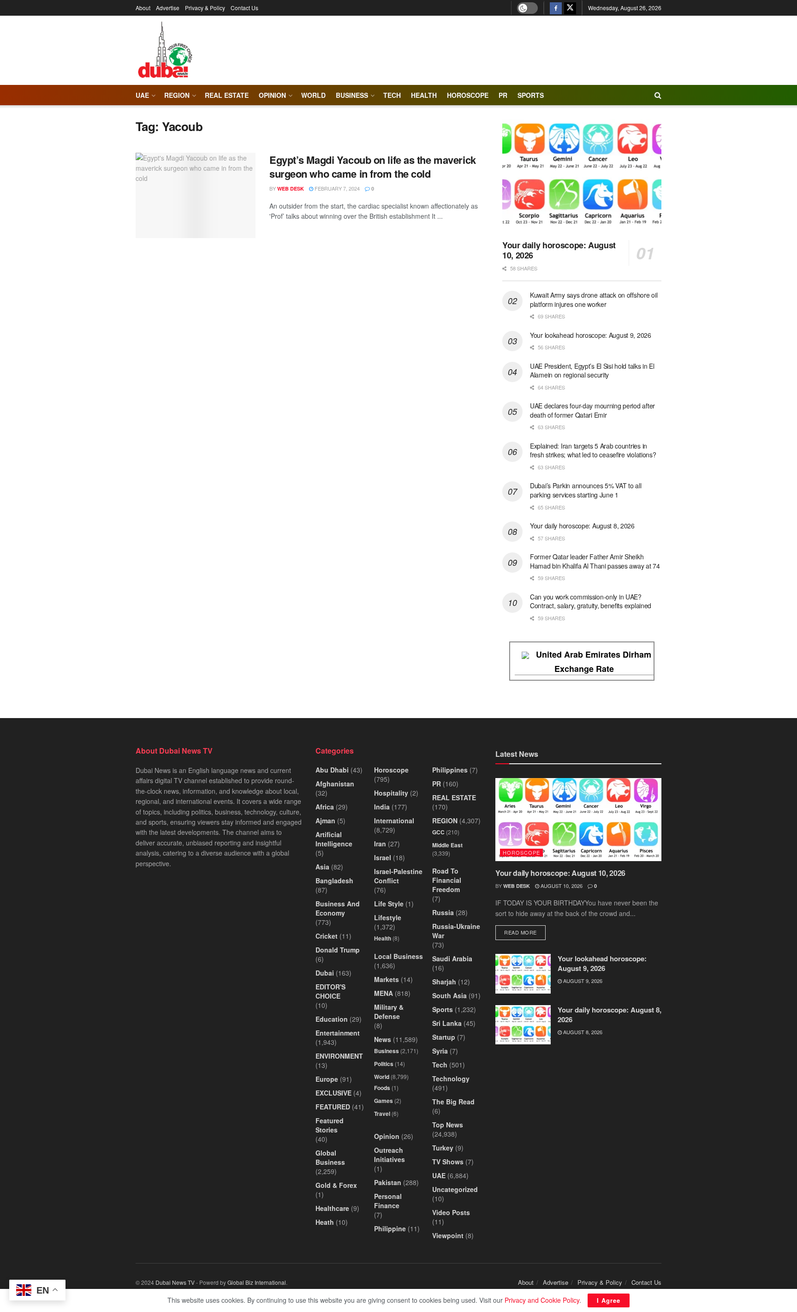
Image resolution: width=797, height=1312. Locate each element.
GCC (438, 832)
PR (503, 95)
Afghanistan (334, 783)
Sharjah (444, 981)
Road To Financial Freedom (446, 880)
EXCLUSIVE (333, 1092)
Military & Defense (389, 1011)
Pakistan (387, 1182)
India (382, 806)
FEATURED (332, 1106)
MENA (383, 993)
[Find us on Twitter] (570, 8)
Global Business (330, 1157)
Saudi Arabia (452, 958)
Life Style (389, 903)
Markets (386, 979)
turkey (442, 1147)
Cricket (326, 936)
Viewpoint (448, 1235)
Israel (382, 857)
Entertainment (337, 1032)
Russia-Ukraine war (456, 931)
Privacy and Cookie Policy (542, 1300)
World (313, 95)
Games (383, 1100)
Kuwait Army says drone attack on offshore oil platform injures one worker (593, 299)
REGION (177, 95)
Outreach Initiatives (389, 1154)
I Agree (608, 1300)
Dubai (324, 972)
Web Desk (290, 188)
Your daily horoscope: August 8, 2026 (582, 525)
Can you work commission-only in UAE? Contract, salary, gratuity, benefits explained (590, 601)
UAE (142, 95)
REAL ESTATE (227, 95)
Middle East (447, 845)
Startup (443, 1037)
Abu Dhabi (332, 769)
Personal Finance (388, 1201)
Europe (326, 1079)
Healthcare (332, 1208)
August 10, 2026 (561, 885)
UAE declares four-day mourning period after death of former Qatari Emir (592, 410)
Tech (439, 1064)
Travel (382, 1113)
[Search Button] (657, 95)
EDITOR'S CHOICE (330, 991)
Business (352, 95)
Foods (382, 1088)
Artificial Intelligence (333, 839)
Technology (451, 1078)
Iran (380, 843)
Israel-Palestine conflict (398, 876)
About (143, 8)
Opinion (272, 95)
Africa (324, 806)
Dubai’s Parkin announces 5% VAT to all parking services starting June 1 (585, 490)
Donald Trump (337, 949)
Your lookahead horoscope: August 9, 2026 (590, 335)
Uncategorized (455, 1189)
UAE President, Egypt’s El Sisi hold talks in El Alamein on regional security (592, 370)
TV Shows (448, 1161)
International (394, 820)
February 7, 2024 (336, 188)
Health (382, 938)
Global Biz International (256, 1282)
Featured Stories (329, 1125)
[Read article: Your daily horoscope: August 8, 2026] (523, 1025)
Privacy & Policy (205, 8)
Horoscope (467, 95)
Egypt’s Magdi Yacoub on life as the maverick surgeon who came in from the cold (372, 166)
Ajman (325, 820)
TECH (392, 95)
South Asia (449, 995)
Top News (447, 1124)
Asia (322, 866)
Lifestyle (387, 917)
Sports (530, 95)
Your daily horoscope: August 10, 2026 (559, 250)
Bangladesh (334, 880)
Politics (383, 1064)
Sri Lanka (447, 1023)
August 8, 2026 (582, 1032)
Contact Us (244, 8)
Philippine (390, 1228)
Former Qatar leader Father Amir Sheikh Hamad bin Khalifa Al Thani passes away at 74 (595, 561)
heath (324, 1222)
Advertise (167, 8)
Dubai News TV (175, 1282)
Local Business (398, 956)
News (382, 1039)
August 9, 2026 (582, 980)
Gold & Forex (336, 1185)
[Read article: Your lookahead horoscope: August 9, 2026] (523, 974)
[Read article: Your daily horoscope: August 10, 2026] (581, 176)
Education (331, 1019)
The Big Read (453, 1101)
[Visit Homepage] (165, 50)
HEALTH (424, 95)
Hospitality (391, 792)
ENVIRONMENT (339, 1055)
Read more (525, 932)
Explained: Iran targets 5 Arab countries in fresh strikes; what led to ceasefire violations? (593, 450)
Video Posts (451, 1212)
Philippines (450, 769)
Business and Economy (337, 908)
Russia (443, 912)
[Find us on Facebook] (556, 8)
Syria (440, 1050)
